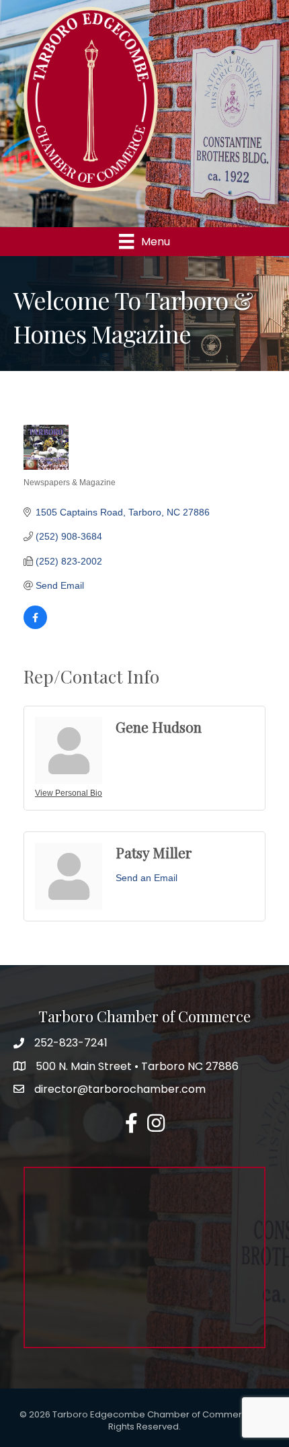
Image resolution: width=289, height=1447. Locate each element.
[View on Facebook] (35, 625)
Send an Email (146, 877)
